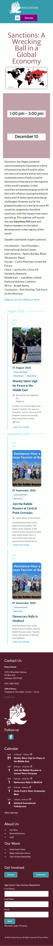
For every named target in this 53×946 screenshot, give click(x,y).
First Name (9, 889)
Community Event (20, 372)
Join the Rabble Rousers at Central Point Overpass (25, 508)
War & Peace (31, 376)
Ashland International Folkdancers (25, 805)
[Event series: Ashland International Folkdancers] (30, 799)
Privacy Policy (43, 937)
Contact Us (12, 660)
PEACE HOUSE (29, 7)
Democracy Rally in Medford (28, 782)
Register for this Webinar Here (21, 299)
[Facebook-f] (10, 737)
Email (7, 909)
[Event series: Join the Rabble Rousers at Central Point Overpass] (31, 766)
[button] (17, 17)
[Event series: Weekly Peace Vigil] (31, 754)
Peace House (18, 376)
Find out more (21, 427)
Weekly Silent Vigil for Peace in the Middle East (25, 385)
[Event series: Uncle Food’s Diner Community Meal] (30, 787)
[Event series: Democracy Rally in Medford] (31, 778)
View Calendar (11, 812)
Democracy (18, 498)
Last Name (9, 899)
